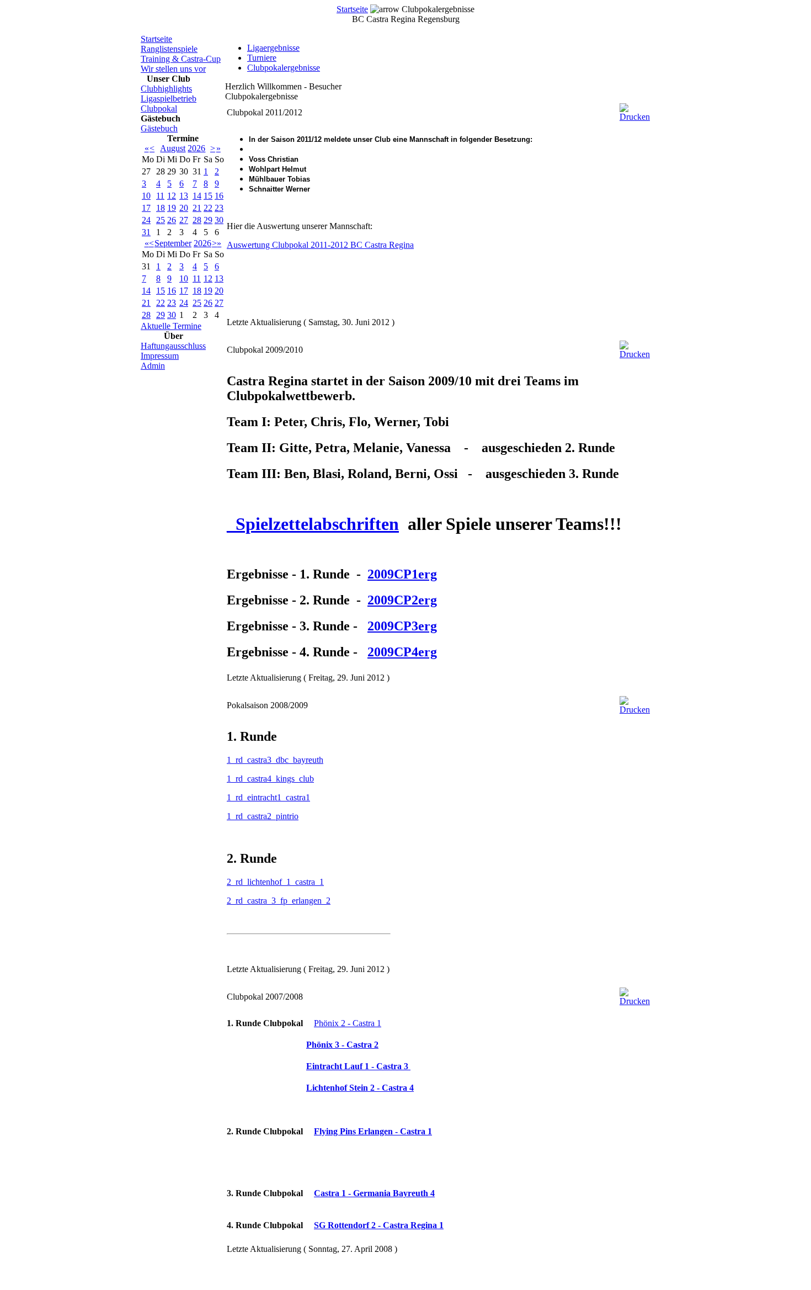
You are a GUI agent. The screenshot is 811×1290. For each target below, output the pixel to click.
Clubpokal (159, 108)
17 (146, 208)
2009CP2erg (402, 600)
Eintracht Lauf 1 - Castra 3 (358, 1066)
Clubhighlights (166, 88)
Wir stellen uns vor (173, 68)
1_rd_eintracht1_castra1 (268, 797)
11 (160, 195)
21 (197, 208)
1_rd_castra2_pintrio (262, 816)
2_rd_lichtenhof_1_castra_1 (275, 881)
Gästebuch (159, 128)
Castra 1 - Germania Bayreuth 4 (374, 1193)
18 (160, 208)
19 (171, 208)
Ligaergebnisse (273, 47)
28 (197, 220)
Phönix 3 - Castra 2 (342, 1044)
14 (197, 195)
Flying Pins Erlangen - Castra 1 (373, 1131)
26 (171, 220)
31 (146, 232)
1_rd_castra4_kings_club (270, 778)
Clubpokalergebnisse (283, 67)
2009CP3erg (402, 626)
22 (208, 208)
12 (171, 195)
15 (208, 195)
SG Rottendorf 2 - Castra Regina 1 (379, 1225)
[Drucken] (635, 109)
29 (208, 220)
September (172, 243)
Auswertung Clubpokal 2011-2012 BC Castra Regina (320, 244)
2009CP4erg (402, 652)
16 (219, 195)
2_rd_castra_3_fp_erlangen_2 (278, 900)
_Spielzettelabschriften (313, 524)
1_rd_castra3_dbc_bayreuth (275, 760)
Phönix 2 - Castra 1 (347, 1023)
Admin (153, 365)
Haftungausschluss (173, 346)
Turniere (261, 57)
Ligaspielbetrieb (168, 98)
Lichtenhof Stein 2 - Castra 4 (360, 1087)
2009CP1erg (402, 574)
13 (183, 195)
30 (219, 220)
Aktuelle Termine (171, 326)
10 (146, 195)
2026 (196, 148)
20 (183, 208)
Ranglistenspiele (169, 49)
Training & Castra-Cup (181, 58)
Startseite (352, 9)
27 (183, 220)
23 (219, 208)
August (172, 148)
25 (160, 220)
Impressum (160, 355)
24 (146, 220)
